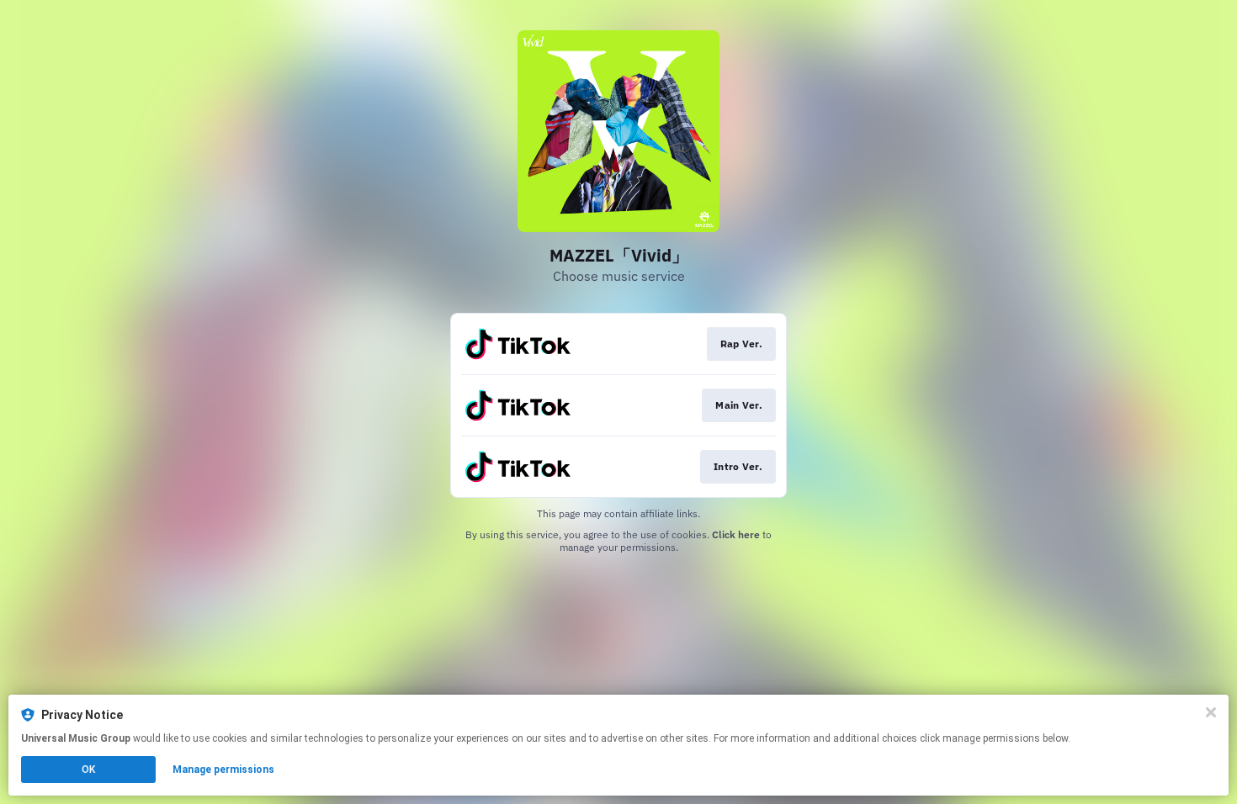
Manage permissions (223, 769)
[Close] (1210, 712)
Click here (736, 534)
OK (88, 769)
